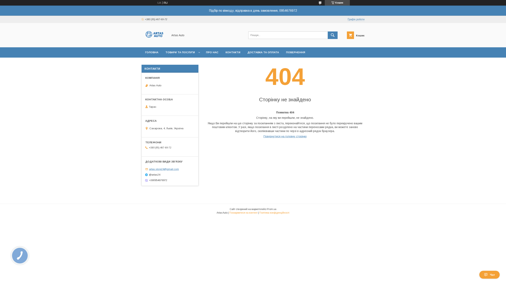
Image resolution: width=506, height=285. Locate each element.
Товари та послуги (180, 52)
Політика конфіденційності (274, 212)
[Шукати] (333, 35)
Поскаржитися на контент (243, 212)
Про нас (212, 52)
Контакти (233, 52)
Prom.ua (271, 209)
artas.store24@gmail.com (164, 169)
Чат (492, 274)
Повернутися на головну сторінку (285, 136)
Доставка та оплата (263, 52)
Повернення (295, 52)
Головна (151, 52)
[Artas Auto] (154, 42)
